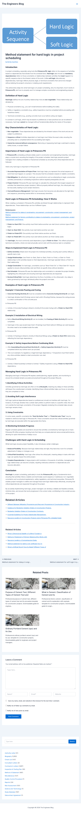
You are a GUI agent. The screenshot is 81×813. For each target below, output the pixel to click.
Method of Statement (12, 772)
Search (72, 741)
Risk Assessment (10, 785)
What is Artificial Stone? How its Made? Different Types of (27, 547)
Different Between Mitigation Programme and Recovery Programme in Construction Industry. (39, 504)
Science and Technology (13, 789)
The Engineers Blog (13, 3)
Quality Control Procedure (13, 779)
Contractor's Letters (11, 766)
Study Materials (10, 792)
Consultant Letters (11, 763)
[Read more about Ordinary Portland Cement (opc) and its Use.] (22, 620)
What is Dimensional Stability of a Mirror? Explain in (25, 534)
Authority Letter (10, 753)
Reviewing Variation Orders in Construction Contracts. (26, 511)
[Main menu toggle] (77, 4)
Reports (7, 782)
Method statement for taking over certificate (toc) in (25, 544)
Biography (8, 756)
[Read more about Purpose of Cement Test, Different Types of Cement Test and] (22, 584)
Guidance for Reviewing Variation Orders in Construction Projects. (29, 508)
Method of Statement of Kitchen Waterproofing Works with (27, 537)
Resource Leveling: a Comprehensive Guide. (22, 540)
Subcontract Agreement (13, 795)
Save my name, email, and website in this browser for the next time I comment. (34, 701)
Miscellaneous (9, 776)
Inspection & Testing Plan (13, 769)
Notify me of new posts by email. (18, 710)
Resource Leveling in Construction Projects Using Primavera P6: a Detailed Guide (34, 518)
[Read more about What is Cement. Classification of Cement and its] (58, 584)
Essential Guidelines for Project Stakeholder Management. (27, 515)
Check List (8, 759)
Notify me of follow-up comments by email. (21, 705)
